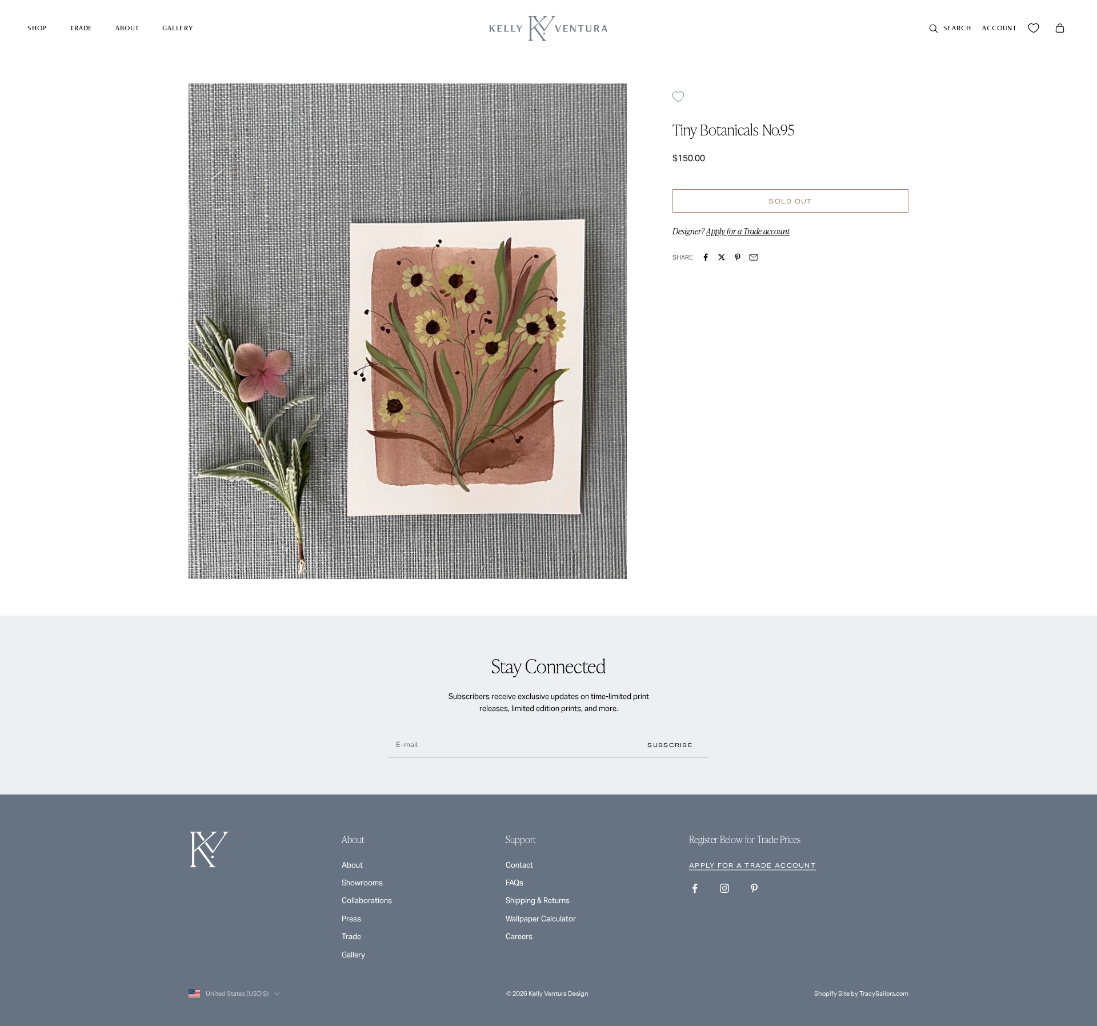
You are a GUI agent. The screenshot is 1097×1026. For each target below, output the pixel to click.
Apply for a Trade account (748, 231)
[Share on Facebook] (705, 257)
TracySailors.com (883, 993)
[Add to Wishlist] (682, 96)
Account (999, 28)
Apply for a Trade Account (752, 865)
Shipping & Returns (538, 900)
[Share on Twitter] (721, 257)
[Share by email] (753, 257)
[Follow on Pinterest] (754, 888)
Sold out (790, 201)
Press (351, 919)
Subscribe (669, 745)
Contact (519, 865)
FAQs (514, 883)
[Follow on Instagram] (724, 888)
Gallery (177, 28)
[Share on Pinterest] (737, 257)
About (127, 28)
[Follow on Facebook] (694, 888)
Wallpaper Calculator (541, 919)
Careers (519, 936)
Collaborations (367, 900)
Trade (81, 28)
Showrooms (362, 883)
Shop (37, 28)
